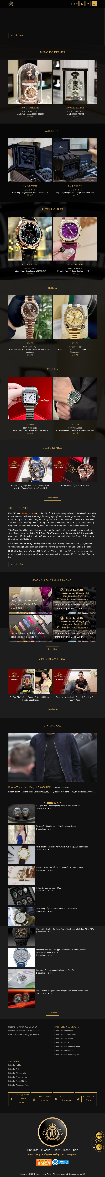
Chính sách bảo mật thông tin (66, 1054)
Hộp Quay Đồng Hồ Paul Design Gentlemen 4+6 (75, 192)
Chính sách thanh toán (63, 1031)
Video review (52, 447)
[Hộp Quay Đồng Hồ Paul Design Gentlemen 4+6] (75, 160)
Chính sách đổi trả (61, 1043)
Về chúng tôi (18, 508)
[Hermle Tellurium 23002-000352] (30, 82)
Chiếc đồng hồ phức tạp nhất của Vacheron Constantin (58, 908)
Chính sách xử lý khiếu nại (65, 1035)
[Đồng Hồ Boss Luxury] (10, 3)
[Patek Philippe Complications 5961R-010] (30, 239)
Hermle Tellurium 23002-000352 (30, 114)
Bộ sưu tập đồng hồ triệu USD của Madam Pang (56, 826)
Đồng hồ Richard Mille (17, 1073)
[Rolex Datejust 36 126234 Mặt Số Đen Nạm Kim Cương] (75, 317)
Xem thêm (52, 649)
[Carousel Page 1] (44, 803)
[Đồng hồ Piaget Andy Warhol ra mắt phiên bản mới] (52, 757)
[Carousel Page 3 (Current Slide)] (52, 803)
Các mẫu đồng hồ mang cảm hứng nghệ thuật (55, 970)
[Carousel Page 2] (47, 803)
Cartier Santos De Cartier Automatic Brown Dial (30, 431)
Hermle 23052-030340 (75, 114)
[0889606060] (99, 1135)
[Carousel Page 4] (58, 803)
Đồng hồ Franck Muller (17, 1077)
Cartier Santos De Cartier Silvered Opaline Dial (75, 431)
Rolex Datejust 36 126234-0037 (30, 349)
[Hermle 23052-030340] (75, 82)
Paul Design (52, 131)
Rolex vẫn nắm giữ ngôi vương (48, 888)
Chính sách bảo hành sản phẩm (67, 1047)
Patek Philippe (52, 209)
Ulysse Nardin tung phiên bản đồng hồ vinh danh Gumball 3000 (62, 991)
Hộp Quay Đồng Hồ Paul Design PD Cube (30, 192)
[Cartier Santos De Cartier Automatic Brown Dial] (30, 398)
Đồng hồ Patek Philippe (18, 1081)
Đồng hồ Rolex (14, 1069)
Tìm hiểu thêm (17, 35)
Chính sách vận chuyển (63, 1039)
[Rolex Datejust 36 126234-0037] (30, 317)
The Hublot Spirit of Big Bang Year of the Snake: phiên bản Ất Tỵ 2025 (65, 929)
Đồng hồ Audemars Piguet (19, 1085)
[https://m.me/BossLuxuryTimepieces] (99, 1147)
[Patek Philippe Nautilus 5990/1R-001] (75, 239)
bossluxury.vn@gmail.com (27, 1034)
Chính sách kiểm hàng (63, 1051)
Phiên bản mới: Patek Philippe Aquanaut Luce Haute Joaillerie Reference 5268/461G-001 (61, 951)
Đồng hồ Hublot (14, 1065)
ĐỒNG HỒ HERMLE (52, 52)
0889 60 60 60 (30, 1026)
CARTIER (52, 369)
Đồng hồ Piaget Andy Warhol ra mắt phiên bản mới (36, 787)
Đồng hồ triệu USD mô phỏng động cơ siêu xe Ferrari (58, 806)
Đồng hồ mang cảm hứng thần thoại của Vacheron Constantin (61, 867)
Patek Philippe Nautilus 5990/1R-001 (75, 271)
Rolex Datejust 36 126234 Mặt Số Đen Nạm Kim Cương (75, 349)
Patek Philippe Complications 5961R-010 (30, 271)
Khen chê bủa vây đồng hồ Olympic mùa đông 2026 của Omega (62, 847)
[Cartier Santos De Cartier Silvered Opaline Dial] (75, 398)
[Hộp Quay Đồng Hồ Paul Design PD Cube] (30, 160)
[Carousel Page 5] (60, 803)
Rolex (52, 288)
